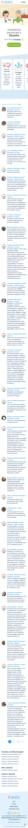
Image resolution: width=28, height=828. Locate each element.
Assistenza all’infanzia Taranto (9, 770)
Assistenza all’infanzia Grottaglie (10, 756)
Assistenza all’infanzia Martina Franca (11, 754)
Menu (23, 2)
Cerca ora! (15, 45)
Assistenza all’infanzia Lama (9, 776)
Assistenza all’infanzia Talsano (9, 781)
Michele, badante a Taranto (16, 227)
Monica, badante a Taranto (15, 478)
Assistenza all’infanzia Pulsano (9, 786)
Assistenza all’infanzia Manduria (10, 761)
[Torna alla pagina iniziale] (7, 2)
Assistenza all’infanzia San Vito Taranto (12, 778)
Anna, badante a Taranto (15, 607)
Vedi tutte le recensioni (14, 822)
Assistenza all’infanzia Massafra (10, 759)
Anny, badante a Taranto (15, 549)
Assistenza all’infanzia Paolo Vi (9, 764)
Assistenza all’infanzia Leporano (10, 783)
